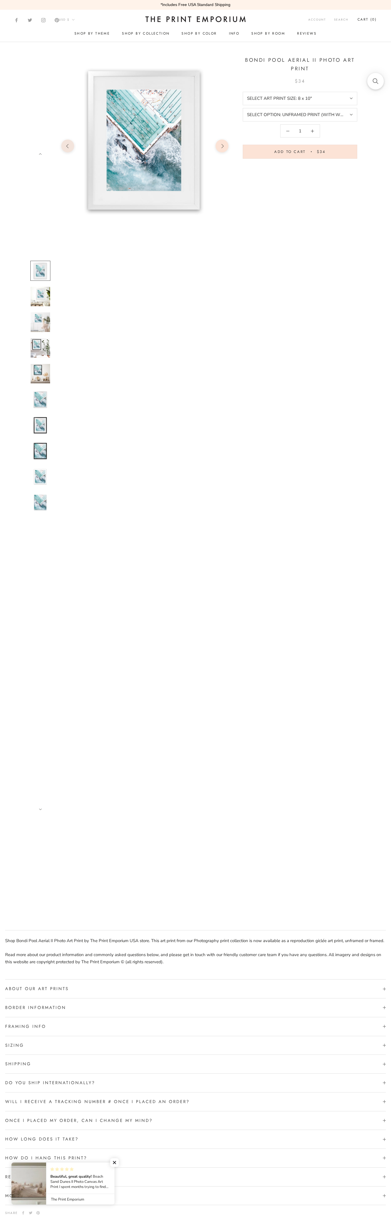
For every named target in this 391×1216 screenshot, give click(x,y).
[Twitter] (30, 20)
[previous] (67, 146)
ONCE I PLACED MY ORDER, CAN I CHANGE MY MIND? (79, 1120)
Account (317, 19)
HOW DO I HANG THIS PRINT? (46, 1158)
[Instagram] (43, 20)
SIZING (14, 1045)
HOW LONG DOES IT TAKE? (41, 1139)
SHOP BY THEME (92, 33)
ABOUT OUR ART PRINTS (37, 989)
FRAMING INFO (25, 1026)
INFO (234, 33)
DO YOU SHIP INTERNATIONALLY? (50, 1083)
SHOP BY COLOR (199, 33)
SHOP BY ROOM (268, 33)
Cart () (367, 19)
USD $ (64, 19)
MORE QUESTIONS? (30, 1196)
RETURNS (16, 1177)
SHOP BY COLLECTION (145, 33)
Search (341, 19)
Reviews (307, 33)
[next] (222, 146)
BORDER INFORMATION (35, 1007)
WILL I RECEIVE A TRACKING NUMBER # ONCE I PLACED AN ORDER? (97, 1101)
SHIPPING (18, 1064)
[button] (114, 1162)
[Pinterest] (57, 20)
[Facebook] (16, 20)
